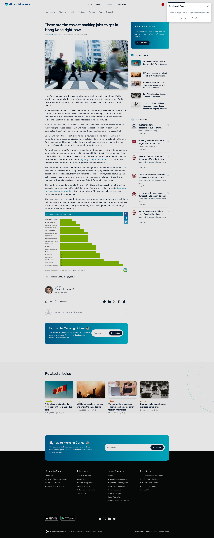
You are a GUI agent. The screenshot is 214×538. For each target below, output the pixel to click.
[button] (107, 269)
